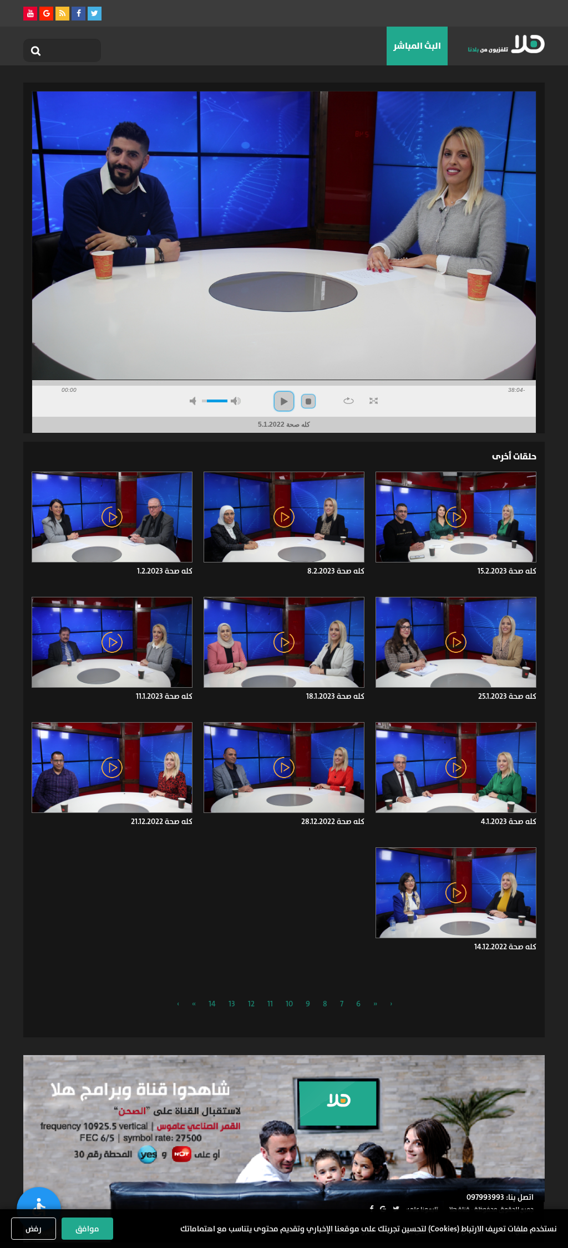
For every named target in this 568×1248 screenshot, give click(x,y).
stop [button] (308, 401)
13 (232, 1004)
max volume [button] (236, 401)
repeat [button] (349, 401)
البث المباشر (417, 46)
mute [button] (195, 401)
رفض (34, 1229)
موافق (87, 1229)
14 (212, 1004)
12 (251, 1004)
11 (270, 1004)
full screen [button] (374, 401)
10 (289, 1004)
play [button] (284, 401)
